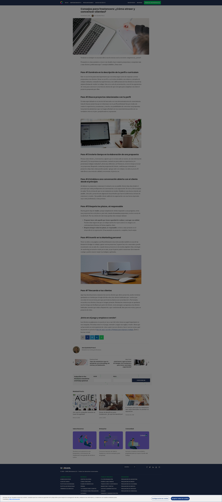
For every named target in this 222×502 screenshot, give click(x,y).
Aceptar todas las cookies (180, 498)
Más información (14, 499)
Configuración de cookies (160, 498)
